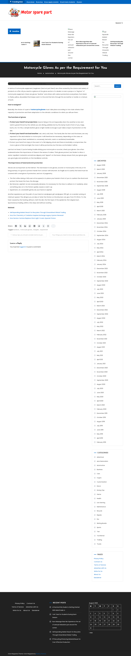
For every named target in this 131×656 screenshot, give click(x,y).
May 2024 (100, 248)
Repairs (99, 515)
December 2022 (102, 310)
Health (99, 498)
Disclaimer (97, 578)
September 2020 (102, 380)
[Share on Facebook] (16, 226)
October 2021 (101, 343)
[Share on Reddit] (39, 226)
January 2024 (101, 264)
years (80, 2)
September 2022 (102, 314)
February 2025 (101, 215)
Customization (102, 482)
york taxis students (68, 2)
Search (118, 23)
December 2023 (102, 268)
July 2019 (100, 426)
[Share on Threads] (48, 226)
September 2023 (102, 281)
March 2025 (101, 211)
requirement (44, 230)
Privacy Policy (98, 559)
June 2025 (100, 198)
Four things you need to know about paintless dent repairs (70, 235)
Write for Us (98, 571)
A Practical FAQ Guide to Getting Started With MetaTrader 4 (66, 608)
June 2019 (100, 430)
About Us (97, 574)
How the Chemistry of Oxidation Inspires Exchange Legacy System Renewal (36, 215)
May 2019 (100, 434)
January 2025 (101, 219)
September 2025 (102, 186)
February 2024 (101, 260)
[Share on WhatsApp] (30, 226)
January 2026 (101, 173)
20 (104, 621)
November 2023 (102, 273)
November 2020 (102, 372)
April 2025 (100, 206)
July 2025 (100, 194)
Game (99, 494)
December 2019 (102, 413)
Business (100, 469)
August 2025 (101, 190)
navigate (36, 230)
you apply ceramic (52, 2)
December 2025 (102, 177)
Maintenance (101, 507)
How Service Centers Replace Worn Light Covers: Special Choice (33, 218)
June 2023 (100, 293)
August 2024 (101, 240)
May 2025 (100, 202)
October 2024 (101, 231)
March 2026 (101, 169)
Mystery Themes (41, 654)
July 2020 (100, 388)
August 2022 (101, 318)
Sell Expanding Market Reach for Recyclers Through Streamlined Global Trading (116, 43)
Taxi (98, 532)
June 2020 (100, 393)
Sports (99, 527)
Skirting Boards (102, 523)
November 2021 (102, 339)
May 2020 (100, 397)
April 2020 (100, 401)
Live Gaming (101, 503)
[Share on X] (20, 226)
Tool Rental (100, 536)
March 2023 (101, 306)
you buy (40, 2)
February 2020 (101, 409)
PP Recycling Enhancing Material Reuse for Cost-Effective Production (66, 640)
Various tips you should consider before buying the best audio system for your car (29, 235)
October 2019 (101, 417)
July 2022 (100, 322)
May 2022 (100, 326)
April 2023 (100, 302)
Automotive (101, 465)
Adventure (100, 457)
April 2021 (100, 359)
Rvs (98, 519)
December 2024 (102, 223)
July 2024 (100, 244)
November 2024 (102, 227)
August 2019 (101, 421)
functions (16, 230)
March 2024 (101, 256)
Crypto (99, 478)
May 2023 (100, 297)
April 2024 (100, 252)
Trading (99, 540)
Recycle (99, 511)
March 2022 (101, 331)
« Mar (91, 633)
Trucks (99, 544)
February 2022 (101, 335)
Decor (99, 486)
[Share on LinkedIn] (25, 226)
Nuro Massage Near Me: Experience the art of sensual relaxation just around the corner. (82, 43)
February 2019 (101, 442)
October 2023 (101, 277)
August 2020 (101, 384)
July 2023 (100, 289)
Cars (98, 474)
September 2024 (102, 235)
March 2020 (101, 405)
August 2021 (101, 347)
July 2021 (100, 351)
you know (31, 2)
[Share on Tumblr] (43, 226)
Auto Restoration (102, 461)
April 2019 (100, 438)
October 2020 (101, 376)
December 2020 (102, 368)
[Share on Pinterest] (34, 226)
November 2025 (102, 182)
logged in (22, 247)
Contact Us (98, 562)
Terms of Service (100, 565)
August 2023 (101, 285)
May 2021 (100, 355)
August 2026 (101, 165)
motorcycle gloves (26, 230)
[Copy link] (53, 226)
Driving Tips (100, 490)
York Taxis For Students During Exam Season (46, 43)
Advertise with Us (100, 568)
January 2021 (101, 364)
